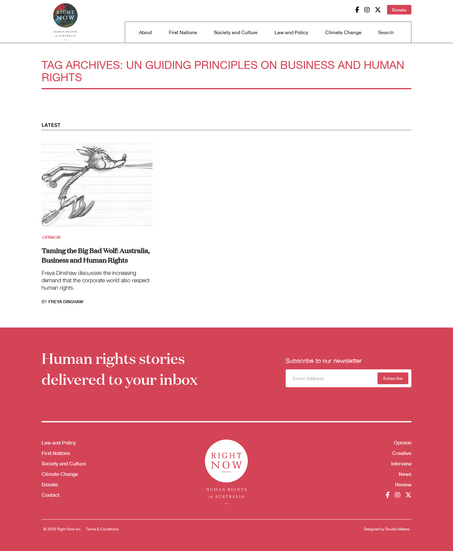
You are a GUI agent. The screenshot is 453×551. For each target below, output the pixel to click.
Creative (401, 453)
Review (403, 484)
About (145, 32)
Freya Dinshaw (65, 301)
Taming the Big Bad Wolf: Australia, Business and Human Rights (96, 254)
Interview (401, 463)
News (405, 474)
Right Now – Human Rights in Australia (65, 21)
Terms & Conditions (102, 529)
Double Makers (397, 529)
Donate (399, 9)
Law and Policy (291, 32)
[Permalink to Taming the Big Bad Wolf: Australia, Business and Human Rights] (97, 187)
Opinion (51, 237)
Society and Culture (236, 32)
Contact (50, 495)
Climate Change (343, 32)
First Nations (183, 32)
